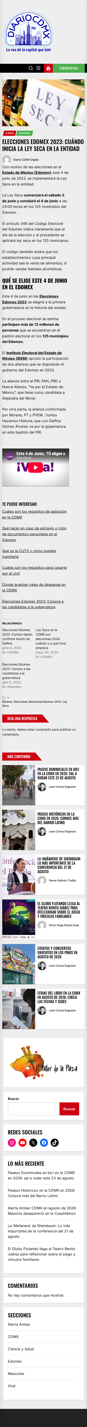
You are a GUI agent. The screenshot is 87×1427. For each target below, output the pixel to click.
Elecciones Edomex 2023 (45, 701)
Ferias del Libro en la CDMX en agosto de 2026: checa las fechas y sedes (58, 997)
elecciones (21, 701)
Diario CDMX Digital (26, 159)
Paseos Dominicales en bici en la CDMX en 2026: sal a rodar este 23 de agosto (58, 773)
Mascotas (16, 1373)
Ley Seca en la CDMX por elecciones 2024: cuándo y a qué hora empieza (51, 639)
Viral (11, 1386)
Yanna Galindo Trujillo (62, 880)
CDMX (10, 133)
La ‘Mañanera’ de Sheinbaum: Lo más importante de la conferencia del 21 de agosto (59, 865)
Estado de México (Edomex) (27, 172)
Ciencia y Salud (21, 1349)
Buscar (13, 1099)
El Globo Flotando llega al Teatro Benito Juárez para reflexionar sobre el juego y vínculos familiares (58, 910)
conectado (43, 729)
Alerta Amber (19, 1324)
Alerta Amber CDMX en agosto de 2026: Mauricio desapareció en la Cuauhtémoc (42, 1211)
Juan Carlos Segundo (62, 786)
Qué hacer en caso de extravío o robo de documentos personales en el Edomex (34, 534)
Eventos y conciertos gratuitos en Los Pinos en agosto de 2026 (57, 952)
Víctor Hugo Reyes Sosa (64, 925)
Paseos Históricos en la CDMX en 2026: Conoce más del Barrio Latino (58, 818)
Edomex (25, 133)
